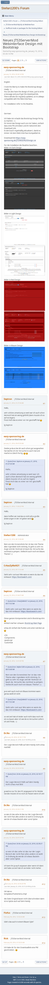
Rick (6, 938)
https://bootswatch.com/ (22, 577)
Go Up (4, 962)
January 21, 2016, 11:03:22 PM (14, 506)
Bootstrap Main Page (33, 623)
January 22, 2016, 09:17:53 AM (14, 570)
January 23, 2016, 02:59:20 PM (16, 884)
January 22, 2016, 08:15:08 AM (14, 539)
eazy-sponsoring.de (14, 67)
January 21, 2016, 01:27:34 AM (14, 403)
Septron (8, 399)
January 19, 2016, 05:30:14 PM (14, 74)
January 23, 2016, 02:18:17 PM (16, 737)
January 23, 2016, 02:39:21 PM (14, 809)
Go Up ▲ (33, 977)
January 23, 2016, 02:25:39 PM (14, 768)
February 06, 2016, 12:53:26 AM (14, 917)
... (24, 60)
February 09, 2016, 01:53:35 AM (14, 942)
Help (14, 977)
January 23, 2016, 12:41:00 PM (14, 661)
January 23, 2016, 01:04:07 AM (14, 595)
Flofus (7, 912)
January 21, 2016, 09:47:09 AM (14, 443)
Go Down (6, 60)
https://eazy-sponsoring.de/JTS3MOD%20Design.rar (20, 139)
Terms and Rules (23, 977)
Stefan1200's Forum (15, 8)
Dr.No (7, 733)
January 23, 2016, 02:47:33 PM (14, 838)
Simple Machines (30, 980)
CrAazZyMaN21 (11, 565)
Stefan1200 (9, 535)
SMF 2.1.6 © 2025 (19, 980)
